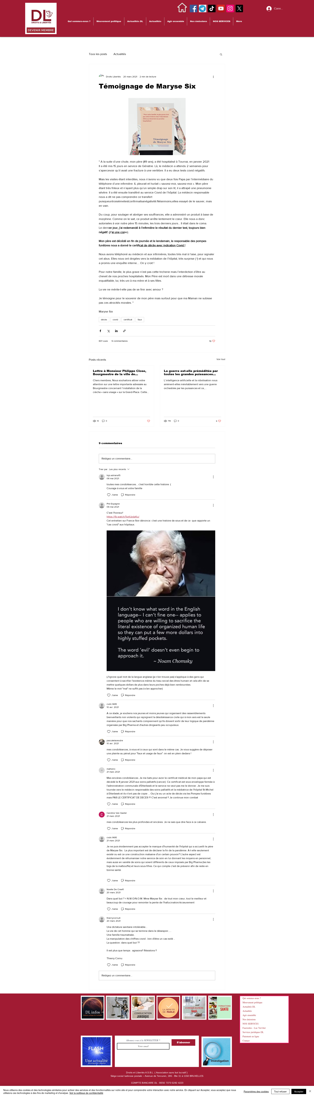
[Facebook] (193, 8)
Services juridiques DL (253, 1032)
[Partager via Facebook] (100, 330)
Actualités (119, 54)
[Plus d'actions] (213, 77)
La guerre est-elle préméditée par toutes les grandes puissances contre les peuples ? (191, 372)
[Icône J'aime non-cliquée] (109, 495)
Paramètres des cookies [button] (256, 1091)
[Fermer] (310, 1091)
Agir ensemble (249, 1015)
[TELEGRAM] (202, 8)
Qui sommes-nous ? (252, 998)
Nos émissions (249, 1019)
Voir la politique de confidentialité (86, 1093)
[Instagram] (230, 8)
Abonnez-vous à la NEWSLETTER (142, 1040)
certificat (128, 319)
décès (104, 319)
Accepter (298, 1091)
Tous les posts (98, 54)
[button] (79, 21)
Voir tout (221, 359)
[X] (239, 8)
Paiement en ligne (251, 1036)
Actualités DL (249, 1006)
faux (140, 319)
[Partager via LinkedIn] (116, 330)
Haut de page (5, 1081)
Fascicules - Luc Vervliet (254, 1027)
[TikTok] (212, 8)
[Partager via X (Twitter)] (108, 330)
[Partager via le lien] (124, 330)
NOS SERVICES (251, 1023)
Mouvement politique (252, 1002)
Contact (246, 1040)
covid (115, 319)
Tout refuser (280, 1091)
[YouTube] (221, 8)
